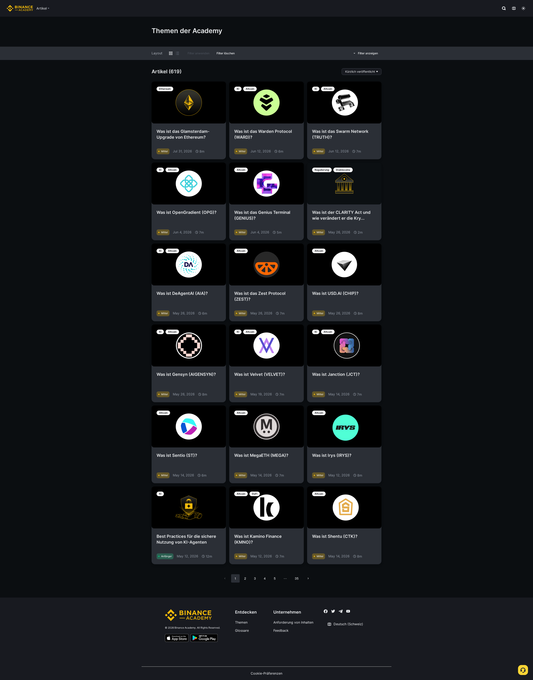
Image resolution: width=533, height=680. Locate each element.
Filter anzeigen (368, 53)
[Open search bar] (502, 8)
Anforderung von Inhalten (293, 622)
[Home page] (20, 8)
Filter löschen (226, 53)
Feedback (281, 630)
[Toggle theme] (523, 8)
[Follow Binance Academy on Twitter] (333, 611)
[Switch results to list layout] (177, 53)
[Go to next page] (308, 578)
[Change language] (514, 8)
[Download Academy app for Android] (204, 638)
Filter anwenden (198, 53)
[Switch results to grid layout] (170, 53)
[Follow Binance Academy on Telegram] (341, 611)
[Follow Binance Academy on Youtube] (348, 611)
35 (297, 578)
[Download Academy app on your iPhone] (177, 638)
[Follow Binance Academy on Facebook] (326, 611)
